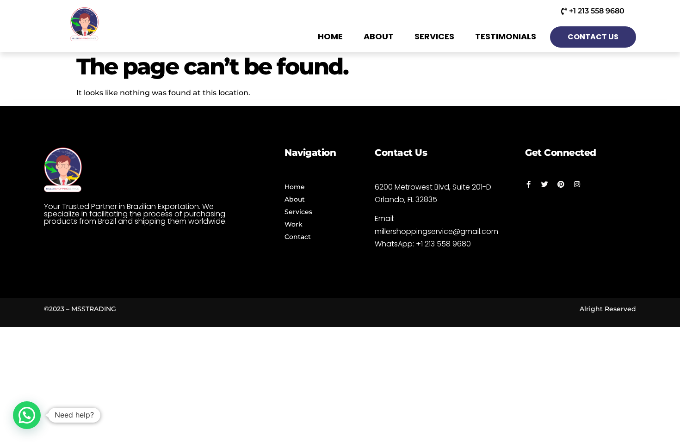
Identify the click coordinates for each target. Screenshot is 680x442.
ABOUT (379, 36)
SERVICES (434, 36)
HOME (330, 36)
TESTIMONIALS (505, 36)
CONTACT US (593, 36)
